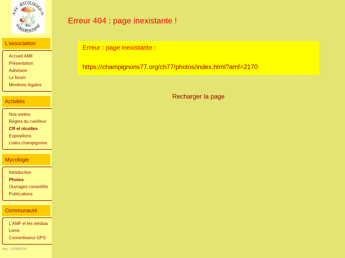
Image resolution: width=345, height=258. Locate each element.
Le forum (17, 77)
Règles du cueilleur (27, 121)
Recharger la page (198, 96)
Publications (21, 194)
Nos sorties (19, 114)
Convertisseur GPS (27, 237)
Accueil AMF (21, 56)
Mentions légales (25, 85)
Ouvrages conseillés (28, 186)
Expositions (20, 136)
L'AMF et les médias (28, 223)
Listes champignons (28, 143)
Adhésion (18, 70)
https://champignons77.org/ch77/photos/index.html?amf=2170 (170, 66)
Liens (14, 230)
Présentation (21, 63)
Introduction (20, 172)
